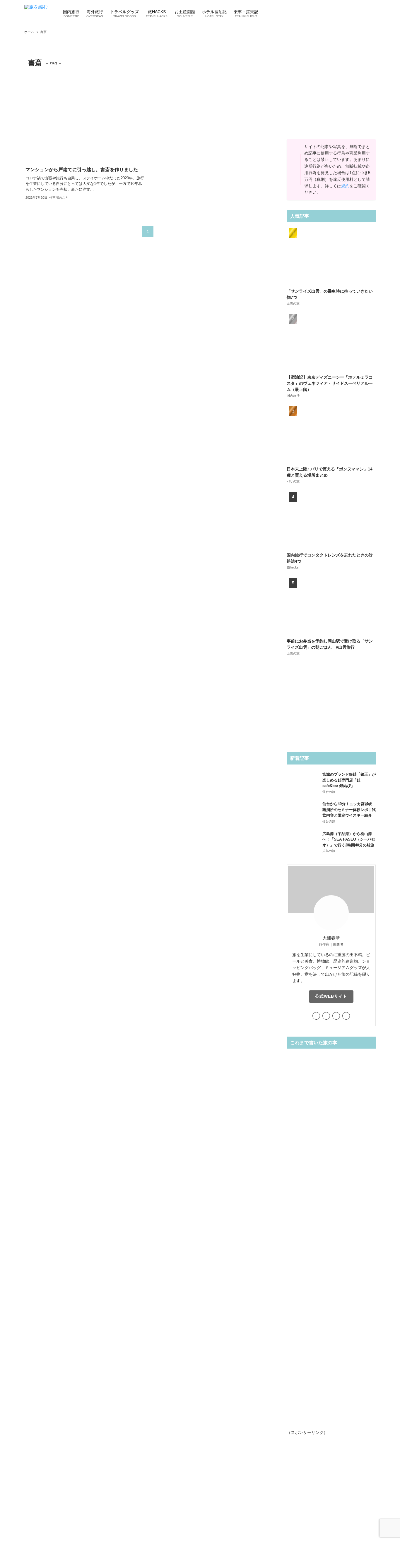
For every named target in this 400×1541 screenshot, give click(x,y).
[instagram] (326, 1016)
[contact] (346, 1016)
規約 (345, 185)
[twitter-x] (316, 1016)
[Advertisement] (331, 92)
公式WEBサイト (331, 996)
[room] (336, 1016)
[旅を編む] (36, 13)
